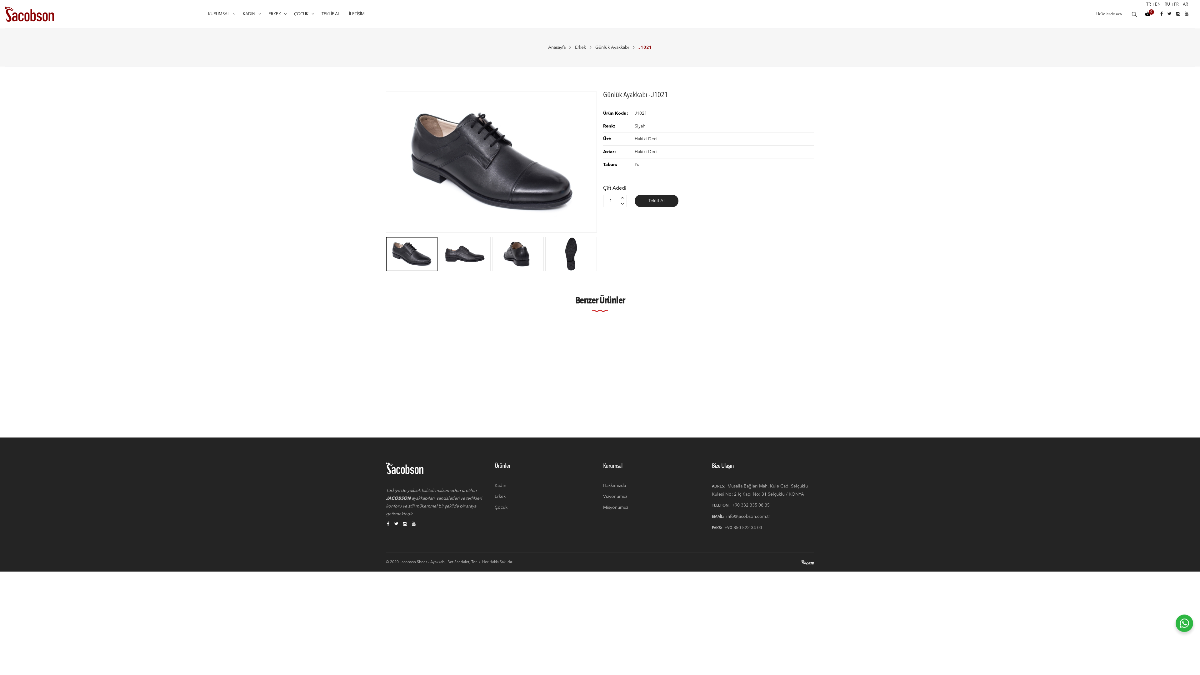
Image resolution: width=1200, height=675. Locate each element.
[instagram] (405, 524)
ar (1185, 4)
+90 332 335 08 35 (751, 505)
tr (1148, 4)
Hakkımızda (614, 485)
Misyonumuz (615, 507)
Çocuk (501, 507)
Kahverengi (395, 399)
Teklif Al (656, 201)
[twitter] (396, 524)
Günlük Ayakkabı (612, 47)
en (1158, 4)
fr (1176, 4)
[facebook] (388, 524)
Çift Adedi (614, 188)
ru (1167, 4)
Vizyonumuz (615, 496)
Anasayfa (557, 47)
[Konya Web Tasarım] (808, 562)
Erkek (580, 47)
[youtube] (414, 524)
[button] (824, 358)
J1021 (392, 409)
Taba (498, 399)
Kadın (500, 485)
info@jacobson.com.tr (748, 516)
